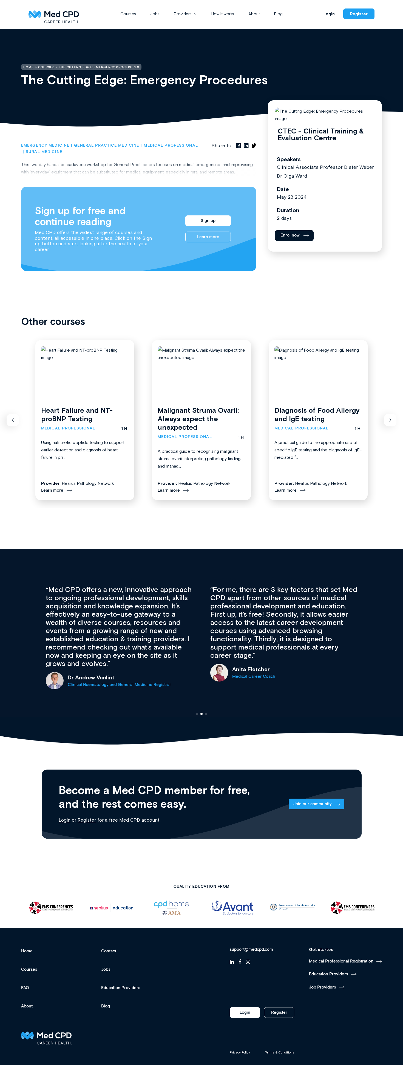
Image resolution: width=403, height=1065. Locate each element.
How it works (222, 14)
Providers (183, 14)
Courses (128, 14)
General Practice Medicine (106, 145)
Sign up (208, 220)
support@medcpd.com (251, 949)
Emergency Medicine (45, 145)
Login (329, 14)
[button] (13, 420)
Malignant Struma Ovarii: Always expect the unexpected (198, 418)
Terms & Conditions (279, 1052)
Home (27, 951)
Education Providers (120, 987)
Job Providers (322, 987)
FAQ (25, 987)
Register (359, 14)
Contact (108, 951)
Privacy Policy (240, 1052)
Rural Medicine (44, 151)
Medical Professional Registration (341, 961)
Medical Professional (171, 145)
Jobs (155, 14)
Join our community (312, 804)
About (254, 14)
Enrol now (290, 235)
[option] (51, 908)
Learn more (208, 237)
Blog (278, 14)
